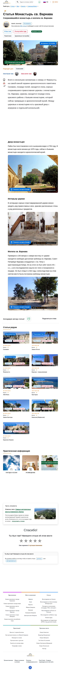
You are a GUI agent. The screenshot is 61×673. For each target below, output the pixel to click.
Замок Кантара (7, 417)
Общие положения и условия (19, 661)
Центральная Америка (30, 615)
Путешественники (8, 660)
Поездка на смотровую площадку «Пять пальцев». (48, 607)
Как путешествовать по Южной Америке (16, 635)
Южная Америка (30, 607)
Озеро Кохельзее (44, 646)
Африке (30, 599)
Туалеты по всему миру (17, 643)
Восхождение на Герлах (49, 599)
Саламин (6, 349)
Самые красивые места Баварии (12, 607)
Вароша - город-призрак (39, 372)
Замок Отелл (36, 349)
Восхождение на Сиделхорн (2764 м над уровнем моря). (49, 621)
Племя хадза (48, 617)
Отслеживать (27, 23)
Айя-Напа (6, 394)
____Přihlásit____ (39, 2)
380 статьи (23, 26)
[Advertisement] (33, 125)
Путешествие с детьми (16, 640)
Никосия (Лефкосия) (38, 417)
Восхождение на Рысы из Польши (49, 611)
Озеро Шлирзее (44, 637)
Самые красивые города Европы (12, 611)
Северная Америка (30, 612)
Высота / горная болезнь (17, 632)
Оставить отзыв (36, 31)
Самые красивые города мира (12, 603)
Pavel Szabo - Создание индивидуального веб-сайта (46, 661)
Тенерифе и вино (17, 646)
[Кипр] (8, 392)
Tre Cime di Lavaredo (44, 640)
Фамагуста (6, 372)
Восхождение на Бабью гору (49, 614)
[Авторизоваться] (28, 319)
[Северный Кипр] (8, 347)
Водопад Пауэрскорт (44, 635)
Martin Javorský (41, 190)
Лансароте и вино (17, 637)
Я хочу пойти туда (20, 31)
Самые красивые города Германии (12, 600)
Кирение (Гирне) (8, 440)
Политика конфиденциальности (31, 661)
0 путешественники (35, 545)
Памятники (7, 36)
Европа (4, 347)
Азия (30, 602)
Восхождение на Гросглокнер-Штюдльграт (48, 602)
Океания (30, 610)
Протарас (35, 394)
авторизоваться (11, 560)
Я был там (7, 31)
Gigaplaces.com (6, 2)
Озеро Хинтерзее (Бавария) (44, 643)
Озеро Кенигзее (44, 632)
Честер (44, 648)
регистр (39, 558)
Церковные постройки (22, 36)
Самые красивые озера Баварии (12, 615)
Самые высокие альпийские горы (12, 620)
